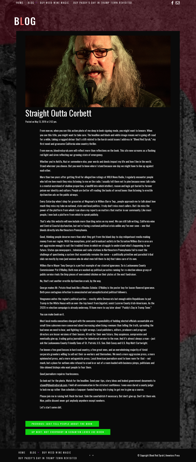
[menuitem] (20, 2)
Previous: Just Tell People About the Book (62, 423)
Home (19, 2)
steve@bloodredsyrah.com (53, 385)
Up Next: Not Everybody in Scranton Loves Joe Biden (68, 431)
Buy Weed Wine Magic (54, 2)
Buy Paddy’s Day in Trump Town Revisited (102, 2)
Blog (31, 2)
